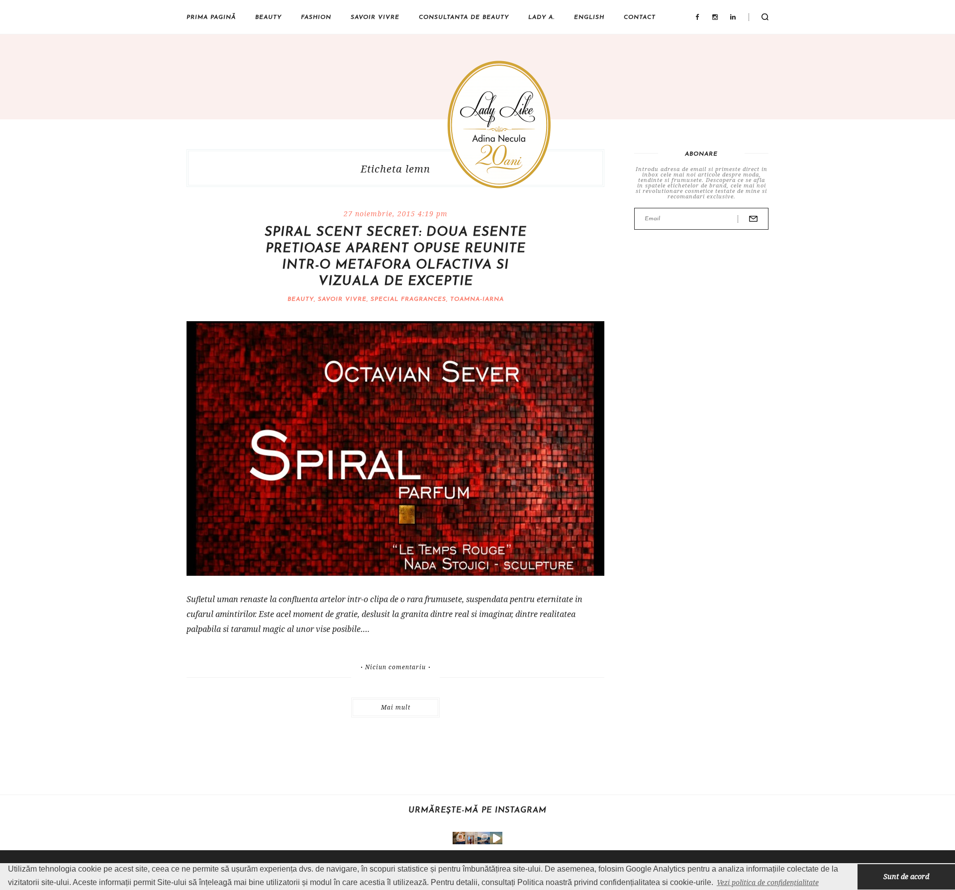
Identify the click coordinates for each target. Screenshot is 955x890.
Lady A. (541, 17)
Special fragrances (408, 299)
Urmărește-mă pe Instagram (477, 810)
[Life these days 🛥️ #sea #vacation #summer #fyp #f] (484, 838)
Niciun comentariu (395, 667)
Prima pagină (211, 17)
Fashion (316, 17)
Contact (640, 17)
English (589, 17)
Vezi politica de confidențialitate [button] (768, 882)
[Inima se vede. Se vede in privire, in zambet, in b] (471, 838)
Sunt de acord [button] (906, 876)
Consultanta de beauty (464, 17)
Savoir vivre (375, 17)
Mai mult (395, 707)
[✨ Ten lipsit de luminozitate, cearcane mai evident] (459, 838)
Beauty (268, 17)
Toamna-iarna (477, 299)
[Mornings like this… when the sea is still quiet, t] (496, 838)
